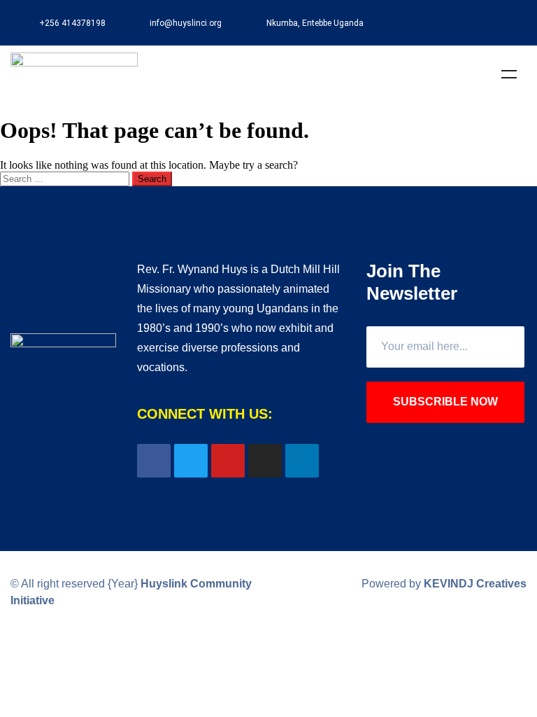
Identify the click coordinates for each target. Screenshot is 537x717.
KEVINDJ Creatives (475, 584)
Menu (509, 74)
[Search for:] (66, 178)
